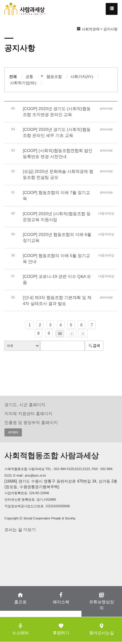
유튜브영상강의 (101, 604)
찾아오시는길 (101, 632)
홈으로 (20, 601)
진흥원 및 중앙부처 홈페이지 (31, 422)
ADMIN (13, 432)
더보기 (29, 529)
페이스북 (61, 601)
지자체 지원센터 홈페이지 (28, 413)
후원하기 (61, 632)
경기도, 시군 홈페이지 (24, 404)
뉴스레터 (20, 632)
